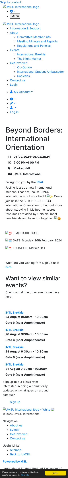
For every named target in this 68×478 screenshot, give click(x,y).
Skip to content (10, 2)
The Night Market (29, 58)
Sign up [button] (15, 402)
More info (25, 474)
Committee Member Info (34, 37)
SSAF (40, 182)
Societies (23, 76)
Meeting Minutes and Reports (37, 41)
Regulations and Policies (34, 45)
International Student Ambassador (40, 71)
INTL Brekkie (14, 312)
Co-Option (24, 67)
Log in (14, 112)
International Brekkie (31, 54)
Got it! (55, 473)
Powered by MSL (15, 461)
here (8, 267)
